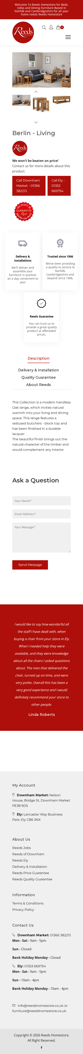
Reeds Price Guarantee (30, 873)
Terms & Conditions (28, 903)
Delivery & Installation (29, 866)
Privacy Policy (23, 909)
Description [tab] (39, 358)
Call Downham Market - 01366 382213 (28, 186)
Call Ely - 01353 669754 (58, 186)
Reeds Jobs (21, 848)
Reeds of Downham (28, 854)
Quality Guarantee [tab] (38, 377)
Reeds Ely (20, 860)
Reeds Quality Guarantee (32, 879)
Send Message (30, 565)
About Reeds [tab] (38, 385)
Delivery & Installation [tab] (38, 370)
